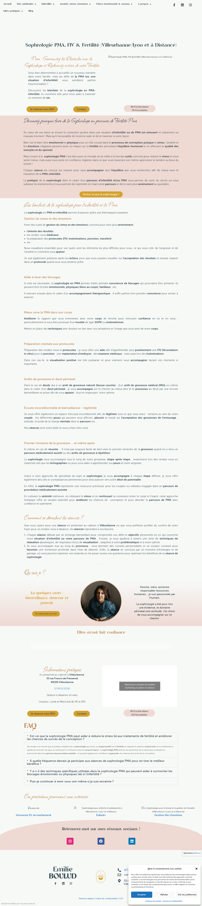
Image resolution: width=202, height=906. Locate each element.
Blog (30, 11)
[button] (196, 868)
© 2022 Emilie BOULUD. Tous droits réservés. (18, 904)
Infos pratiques (11, 11)
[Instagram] (70, 841)
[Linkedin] (131, 841)
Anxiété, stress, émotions (74, 4)
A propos (143, 4)
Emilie (63, 873)
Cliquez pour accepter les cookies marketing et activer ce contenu (140, 686)
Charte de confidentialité (172, 901)
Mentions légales (86, 899)
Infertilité (47, 4)
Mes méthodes (25, 4)
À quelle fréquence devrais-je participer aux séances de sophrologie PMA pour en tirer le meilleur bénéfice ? (95, 762)
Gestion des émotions (168, 815)
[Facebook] (101, 841)
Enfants (101, 815)
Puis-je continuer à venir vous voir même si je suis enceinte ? (72, 781)
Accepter (142, 894)
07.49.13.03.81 (62, 688)
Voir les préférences (187, 894)
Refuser (164, 894)
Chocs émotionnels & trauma (113, 4)
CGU (121, 899)
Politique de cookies (153, 901)
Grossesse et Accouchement (33, 815)
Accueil (7, 4)
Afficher (197, 853)
